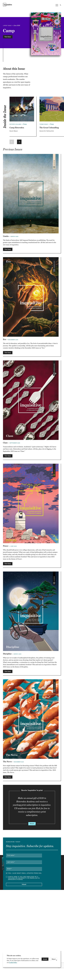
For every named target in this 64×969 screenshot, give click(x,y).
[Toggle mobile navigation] (56, 5)
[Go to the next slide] (19, 142)
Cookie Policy (13, 962)
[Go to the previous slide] (12, 142)
